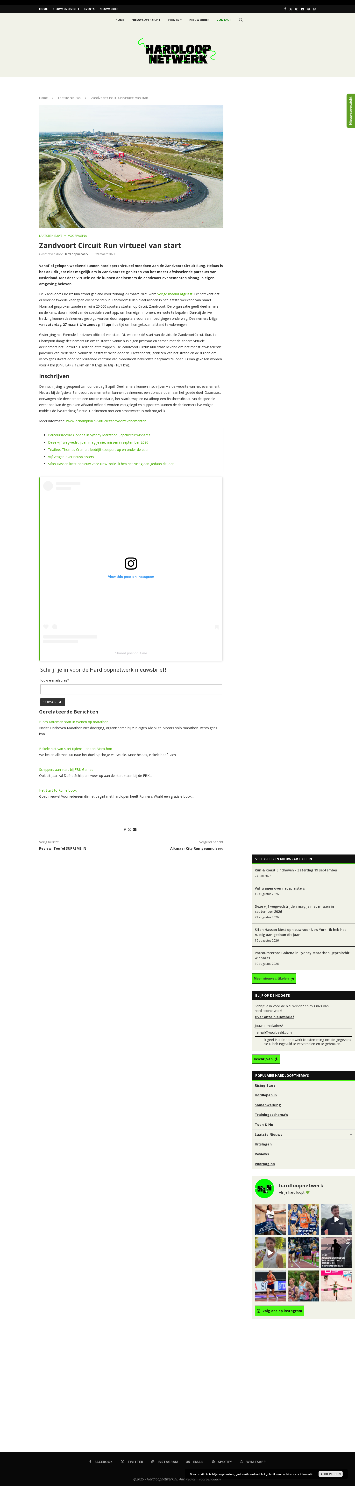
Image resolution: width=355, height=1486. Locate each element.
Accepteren (330, 1474)
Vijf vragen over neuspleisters (71, 456)
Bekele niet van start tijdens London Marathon (75, 748)
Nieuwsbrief (108, 9)
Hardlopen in (266, 1095)
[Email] (302, 9)
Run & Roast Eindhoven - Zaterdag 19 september (296, 870)
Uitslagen (263, 1144)
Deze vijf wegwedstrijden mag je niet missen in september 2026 (98, 442)
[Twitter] (290, 9)
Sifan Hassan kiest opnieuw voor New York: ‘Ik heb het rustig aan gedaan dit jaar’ (111, 463)
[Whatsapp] (314, 9)
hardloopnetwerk (76, 254)
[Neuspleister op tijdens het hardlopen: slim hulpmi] (303, 1219)
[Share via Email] (134, 829)
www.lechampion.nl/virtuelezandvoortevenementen (106, 421)
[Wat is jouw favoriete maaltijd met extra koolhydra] (336, 1219)
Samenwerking (268, 1105)
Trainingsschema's (271, 1114)
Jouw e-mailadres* (269, 1025)
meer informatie (303, 1474)
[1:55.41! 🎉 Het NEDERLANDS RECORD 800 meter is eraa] (303, 1252)
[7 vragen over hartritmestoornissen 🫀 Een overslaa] (270, 1286)
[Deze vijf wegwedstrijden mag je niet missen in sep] (336, 1252)
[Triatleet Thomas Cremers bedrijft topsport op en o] (303, 1286)
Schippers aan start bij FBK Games (66, 769)
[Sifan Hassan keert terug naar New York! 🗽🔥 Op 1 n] (336, 1286)
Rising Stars (265, 1085)
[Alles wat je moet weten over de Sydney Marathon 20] (270, 1219)
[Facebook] (285, 9)
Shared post (124, 653)
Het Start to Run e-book (58, 790)
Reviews (262, 1154)
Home (43, 9)
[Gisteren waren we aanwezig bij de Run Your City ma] (270, 1252)
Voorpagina (265, 1163)
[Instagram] (296, 9)
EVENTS (89, 9)
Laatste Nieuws (69, 98)
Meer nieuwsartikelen (271, 978)
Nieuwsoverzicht (65, 9)
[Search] (240, 20)
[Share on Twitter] (129, 829)
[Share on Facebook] (125, 829)
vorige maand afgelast (174, 294)
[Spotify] (308, 9)
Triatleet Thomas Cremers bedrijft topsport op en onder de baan (98, 449)
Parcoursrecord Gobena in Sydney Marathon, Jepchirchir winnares (99, 435)
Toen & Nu (264, 1124)
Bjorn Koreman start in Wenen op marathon (73, 722)
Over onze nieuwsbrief (274, 1017)
